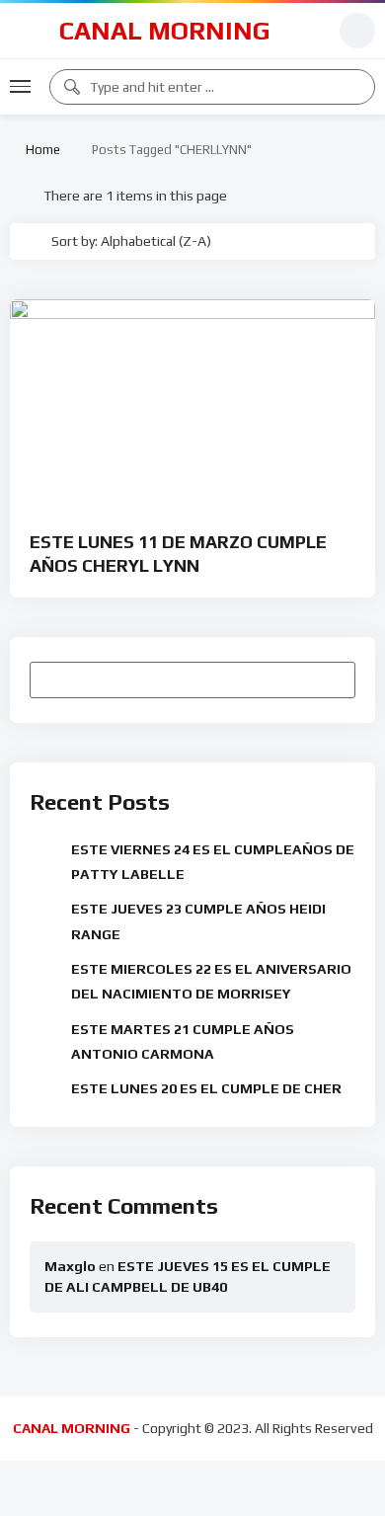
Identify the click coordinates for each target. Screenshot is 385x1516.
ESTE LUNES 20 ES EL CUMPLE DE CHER (206, 1088)
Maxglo (70, 1266)
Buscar (331, 679)
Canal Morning (164, 30)
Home (40, 149)
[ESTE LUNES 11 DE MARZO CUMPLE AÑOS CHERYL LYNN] (192, 402)
